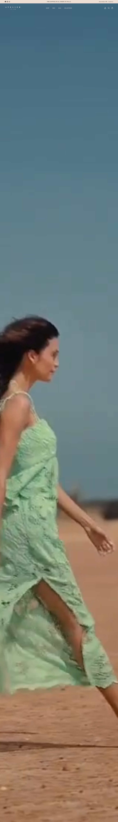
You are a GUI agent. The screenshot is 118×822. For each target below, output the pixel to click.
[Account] (105, 8)
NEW (53, 8)
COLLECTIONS (68, 8)
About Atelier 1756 (103, 1)
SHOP (47, 8)
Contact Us (110, 1)
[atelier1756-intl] (13, 8)
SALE (59, 8)
